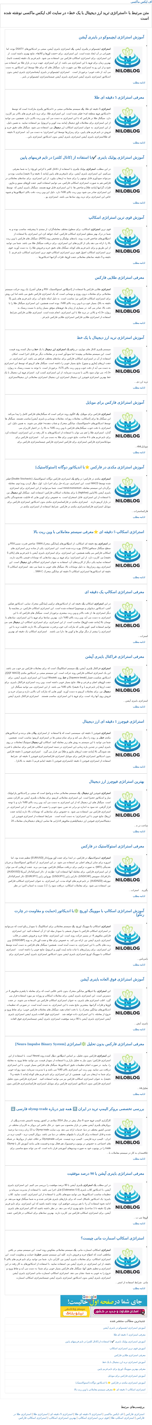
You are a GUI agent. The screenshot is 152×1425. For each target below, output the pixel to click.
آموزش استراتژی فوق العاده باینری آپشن (112, 979)
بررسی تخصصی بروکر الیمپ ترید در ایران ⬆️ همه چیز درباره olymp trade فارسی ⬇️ (77, 1109)
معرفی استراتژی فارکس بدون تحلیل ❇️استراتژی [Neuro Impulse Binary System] (79, 1044)
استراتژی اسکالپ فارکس (33, 1417)
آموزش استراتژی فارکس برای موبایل (115, 402)
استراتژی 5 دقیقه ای (61, 1414)
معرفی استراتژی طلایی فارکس (119, 277)
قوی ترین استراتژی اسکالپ (93, 1417)
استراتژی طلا (40, 1414)
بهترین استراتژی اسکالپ (62, 1417)
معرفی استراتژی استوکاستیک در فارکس (112, 846)
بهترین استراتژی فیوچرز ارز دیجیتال (116, 781)
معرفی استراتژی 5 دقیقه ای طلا (119, 97)
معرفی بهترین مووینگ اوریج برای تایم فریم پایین (122, 1369)
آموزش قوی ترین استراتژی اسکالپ (116, 217)
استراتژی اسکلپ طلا (122, 1417)
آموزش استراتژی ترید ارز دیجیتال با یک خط (110, 337)
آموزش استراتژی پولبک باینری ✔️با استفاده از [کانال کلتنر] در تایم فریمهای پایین (82, 157)
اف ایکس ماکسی (141, 1)
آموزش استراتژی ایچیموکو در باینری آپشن (111, 37)
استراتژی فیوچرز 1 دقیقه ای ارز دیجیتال (113, 721)
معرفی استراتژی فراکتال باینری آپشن (114, 656)
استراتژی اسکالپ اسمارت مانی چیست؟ (112, 1238)
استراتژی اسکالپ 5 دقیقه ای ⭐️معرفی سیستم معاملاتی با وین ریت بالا (89, 532)
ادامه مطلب (139, 82)
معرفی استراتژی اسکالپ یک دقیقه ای (114, 592)
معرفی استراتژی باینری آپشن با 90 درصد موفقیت (105, 1173)
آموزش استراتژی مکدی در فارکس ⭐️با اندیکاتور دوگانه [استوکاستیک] (89, 467)
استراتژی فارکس (134, 1414)
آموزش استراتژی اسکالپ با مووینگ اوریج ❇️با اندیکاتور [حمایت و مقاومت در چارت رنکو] (79, 913)
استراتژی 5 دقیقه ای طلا (88, 1414)
